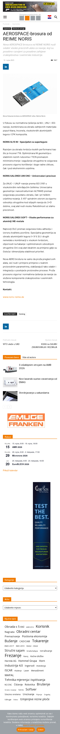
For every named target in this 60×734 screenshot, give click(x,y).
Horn (42, 660)
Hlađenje (18, 670)
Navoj (25, 656)
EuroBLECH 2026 (20, 464)
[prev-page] (5, 407)
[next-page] (9, 407)
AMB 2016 (30, 627)
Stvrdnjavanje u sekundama (34, 392)
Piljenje (39, 694)
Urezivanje (28, 694)
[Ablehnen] (56, 722)
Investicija (41, 665)
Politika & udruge (18, 29)
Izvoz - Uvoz (32, 646)
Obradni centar (28, 631)
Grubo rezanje (10, 690)
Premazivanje (12, 636)
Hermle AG (10, 660)
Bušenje (11, 640)
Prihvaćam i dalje (25, 729)
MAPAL (9, 675)
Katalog (22, 314)
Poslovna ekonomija (34, 636)
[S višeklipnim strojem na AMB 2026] (10, 368)
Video (15, 699)
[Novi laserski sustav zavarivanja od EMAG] (10, 382)
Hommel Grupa (27, 660)
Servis (21, 690)
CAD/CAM (25, 641)
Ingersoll (29, 665)
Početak (6, 24)
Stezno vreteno (13, 694)
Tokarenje (40, 640)
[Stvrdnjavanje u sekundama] (10, 396)
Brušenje (43, 684)
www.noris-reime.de (13, 297)
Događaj (47, 695)
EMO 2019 (20, 646)
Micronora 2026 (20, 455)
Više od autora (29, 357)
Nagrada (9, 631)
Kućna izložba (36, 656)
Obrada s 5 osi (14, 626)
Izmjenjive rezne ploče (35, 699)
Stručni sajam (15, 650)
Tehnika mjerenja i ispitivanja (25, 679)
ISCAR (8, 670)
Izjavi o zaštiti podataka (33, 725)
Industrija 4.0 (14, 665)
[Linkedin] (6, 67)
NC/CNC (8, 684)
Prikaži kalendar (10, 470)
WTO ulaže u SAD (11, 344)
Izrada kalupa (32, 651)
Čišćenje (18, 684)
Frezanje (13, 655)
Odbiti (41, 729)
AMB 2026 (17, 447)
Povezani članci (12, 357)
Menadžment (37, 670)
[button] (5, 17)
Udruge (8, 699)
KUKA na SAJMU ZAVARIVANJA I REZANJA (44, 346)
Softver (31, 689)
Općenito (16, 24)
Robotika (30, 684)
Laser (26, 670)
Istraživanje (46, 650)
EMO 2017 (9, 646)
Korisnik (42, 626)
